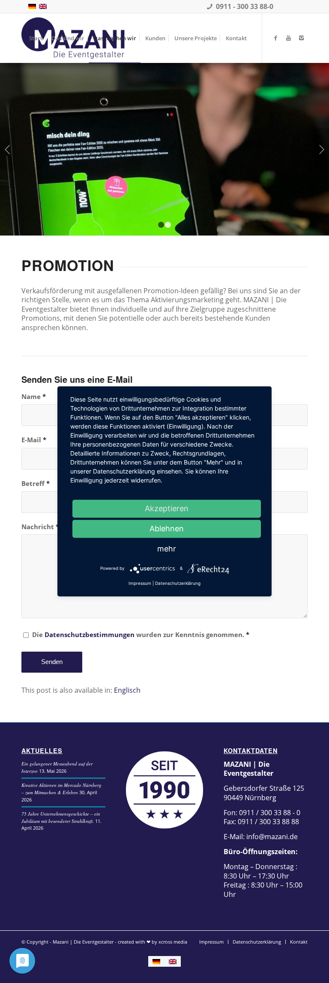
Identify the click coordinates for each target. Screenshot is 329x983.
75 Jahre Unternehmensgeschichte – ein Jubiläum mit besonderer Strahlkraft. (60, 817)
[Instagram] (301, 37)
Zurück (7, 149)
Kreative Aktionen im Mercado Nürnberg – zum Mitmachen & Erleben (61, 788)
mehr (166, 548)
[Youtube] (288, 37)
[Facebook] (275, 37)
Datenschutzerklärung (177, 583)
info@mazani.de (271, 836)
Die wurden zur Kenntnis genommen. (140, 634)
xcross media (173, 941)
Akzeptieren (166, 508)
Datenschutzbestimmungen (90, 634)
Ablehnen (167, 528)
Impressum (140, 583)
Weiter (321, 149)
